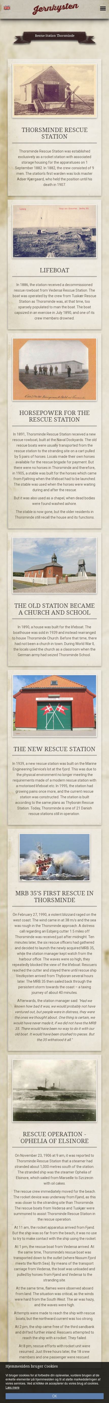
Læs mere (13, 1387)
